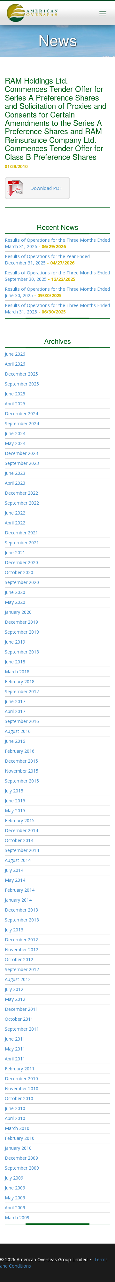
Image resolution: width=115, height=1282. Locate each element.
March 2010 (17, 1128)
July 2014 (14, 870)
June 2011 (15, 1039)
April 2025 (15, 404)
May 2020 (15, 602)
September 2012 (22, 969)
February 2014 (19, 890)
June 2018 (15, 662)
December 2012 (21, 940)
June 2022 (15, 513)
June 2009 (15, 1188)
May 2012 (15, 999)
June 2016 (15, 741)
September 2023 (22, 463)
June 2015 (15, 801)
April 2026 (15, 364)
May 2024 (15, 443)
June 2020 (15, 592)
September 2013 (22, 920)
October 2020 (19, 572)
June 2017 (15, 701)
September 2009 (22, 1168)
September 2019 (22, 632)
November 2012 (21, 949)
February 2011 (19, 1069)
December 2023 (21, 453)
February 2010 (19, 1138)
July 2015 (14, 791)
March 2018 (17, 672)
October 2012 (19, 959)
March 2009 (17, 1217)
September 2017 (22, 691)
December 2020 (21, 562)
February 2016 (19, 751)
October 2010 (19, 1098)
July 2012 (14, 989)
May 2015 (15, 810)
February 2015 (19, 820)
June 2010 (15, 1108)
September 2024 (22, 423)
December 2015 (21, 761)
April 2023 (15, 483)
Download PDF (46, 188)
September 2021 (22, 543)
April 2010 (15, 1118)
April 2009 (15, 1208)
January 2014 (18, 900)
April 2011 (15, 1059)
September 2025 (22, 384)
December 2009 (21, 1158)
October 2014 (19, 840)
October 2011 (19, 1019)
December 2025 (21, 374)
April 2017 (15, 711)
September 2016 (22, 721)
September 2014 (22, 850)
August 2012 (18, 979)
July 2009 (14, 1178)
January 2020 (18, 612)
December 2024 (21, 413)
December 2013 (21, 910)
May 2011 (15, 1049)
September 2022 (22, 503)
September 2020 (22, 582)
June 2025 (15, 394)
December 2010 (21, 1078)
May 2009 (15, 1198)
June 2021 (15, 552)
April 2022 (15, 523)
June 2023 (15, 473)
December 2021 (21, 533)
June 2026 (15, 354)
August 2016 (18, 731)
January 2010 (18, 1148)
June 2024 (15, 433)
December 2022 (21, 493)
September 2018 (22, 652)
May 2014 (15, 880)
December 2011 (21, 1009)
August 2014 (18, 860)
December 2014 (21, 830)
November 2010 (21, 1088)
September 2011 (22, 1029)
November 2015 (21, 771)
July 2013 (14, 930)
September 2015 (22, 781)
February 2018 (19, 681)
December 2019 (21, 622)
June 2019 (15, 642)
